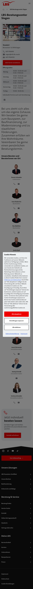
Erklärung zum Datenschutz (12, 280)
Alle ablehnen (16, 327)
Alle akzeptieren (16, 314)
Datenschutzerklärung (12, 334)
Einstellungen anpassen (16, 321)
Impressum (24, 334)
